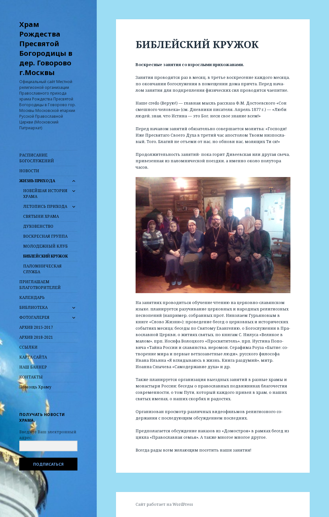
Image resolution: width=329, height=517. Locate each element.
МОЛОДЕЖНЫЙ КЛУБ (45, 246)
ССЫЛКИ (28, 347)
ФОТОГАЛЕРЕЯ (34, 317)
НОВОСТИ (29, 171)
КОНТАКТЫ (31, 377)
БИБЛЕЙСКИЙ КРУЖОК (45, 256)
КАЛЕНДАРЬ (32, 297)
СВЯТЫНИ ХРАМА (41, 216)
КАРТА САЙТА (33, 357)
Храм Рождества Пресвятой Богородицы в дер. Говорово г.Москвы (45, 48)
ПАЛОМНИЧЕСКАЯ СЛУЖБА (42, 269)
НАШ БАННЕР (33, 367)
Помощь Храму (35, 387)
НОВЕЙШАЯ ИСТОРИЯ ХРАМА (45, 193)
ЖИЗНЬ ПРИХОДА (37, 180)
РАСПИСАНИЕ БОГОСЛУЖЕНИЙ (36, 158)
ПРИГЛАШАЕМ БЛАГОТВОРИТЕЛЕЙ (40, 284)
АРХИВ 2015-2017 (36, 327)
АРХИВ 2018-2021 (36, 337)
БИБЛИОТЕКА (33, 307)
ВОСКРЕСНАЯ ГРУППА (45, 236)
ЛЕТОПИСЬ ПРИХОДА (45, 206)
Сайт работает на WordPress (164, 504)
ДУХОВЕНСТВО (38, 226)
